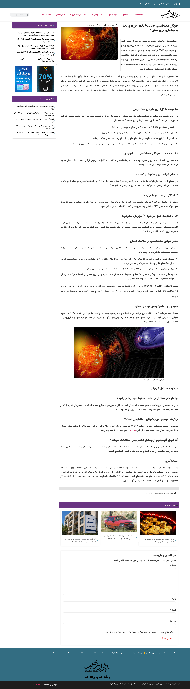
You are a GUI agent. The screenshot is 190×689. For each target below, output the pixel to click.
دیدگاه (172, 565)
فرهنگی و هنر (137, 653)
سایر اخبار (71, 653)
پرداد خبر (132, 430)
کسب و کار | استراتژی (79, 14)
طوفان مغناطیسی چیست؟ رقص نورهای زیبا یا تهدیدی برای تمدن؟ (150, 27)
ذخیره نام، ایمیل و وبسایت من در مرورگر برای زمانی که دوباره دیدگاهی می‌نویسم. (139, 632)
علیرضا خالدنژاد (36, 684)
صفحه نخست (138, 14)
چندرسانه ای (60, 14)
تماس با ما (50, 653)
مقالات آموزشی (45, 14)
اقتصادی (125, 14)
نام (174, 599)
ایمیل (173, 610)
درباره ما (61, 653)
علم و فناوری (113, 14)
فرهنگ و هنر (98, 14)
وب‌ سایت (172, 621)
